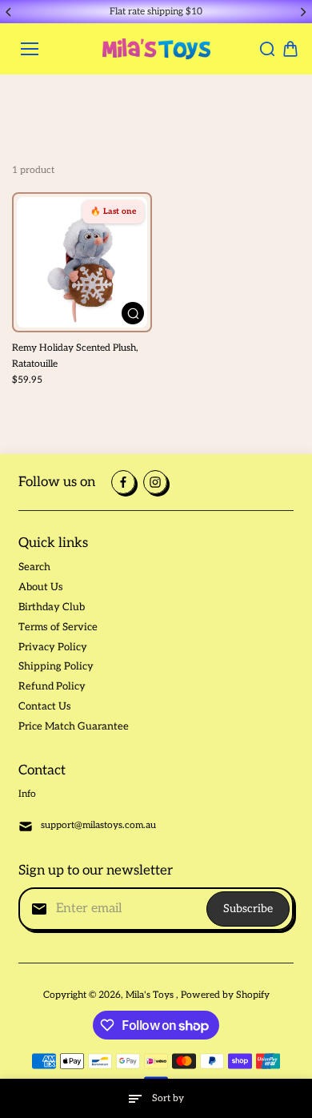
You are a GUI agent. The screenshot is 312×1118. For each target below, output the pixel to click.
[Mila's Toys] (156, 48)
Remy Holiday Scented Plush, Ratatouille (75, 355)
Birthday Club (51, 607)
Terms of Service (58, 627)
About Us (40, 587)
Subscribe (248, 908)
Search (34, 567)
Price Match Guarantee (73, 726)
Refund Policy (52, 686)
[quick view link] (133, 313)
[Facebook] (123, 482)
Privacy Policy (52, 647)
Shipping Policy (56, 666)
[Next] (302, 12)
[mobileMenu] (29, 48)
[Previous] (9, 12)
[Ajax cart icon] (290, 48)
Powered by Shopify (225, 995)
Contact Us (44, 706)
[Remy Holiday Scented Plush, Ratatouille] (82, 262)
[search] (267, 48)
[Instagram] (155, 482)
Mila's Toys (151, 995)
